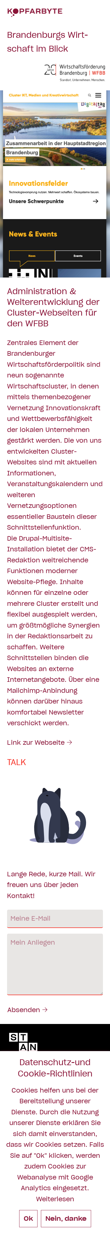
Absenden (23, 1010)
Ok (28, 1218)
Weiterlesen (55, 1199)
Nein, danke (66, 1218)
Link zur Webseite (36, 742)
